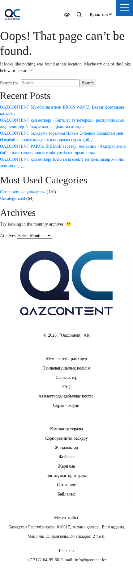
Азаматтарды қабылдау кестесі (66, 396)
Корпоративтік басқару (66, 438)
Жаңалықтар (66, 447)
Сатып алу (66, 484)
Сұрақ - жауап (66, 405)
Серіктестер (66, 377)
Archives (7, 235)
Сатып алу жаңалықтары (22, 192)
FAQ (66, 386)
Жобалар (66, 457)
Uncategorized (12, 198)
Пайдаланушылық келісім (66, 368)
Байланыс (66, 494)
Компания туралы (66, 429)
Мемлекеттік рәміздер (66, 359)
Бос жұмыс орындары (66, 475)
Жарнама (66, 466)
